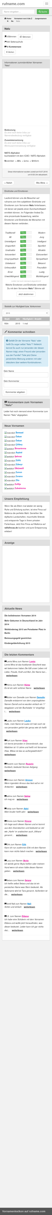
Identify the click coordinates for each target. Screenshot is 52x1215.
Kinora (28, 821)
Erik (24, 844)
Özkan (19, 436)
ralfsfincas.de (11, 527)
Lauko (27, 720)
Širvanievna (20, 448)
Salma (27, 796)
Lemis (32, 661)
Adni (26, 808)
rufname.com (13, 3)
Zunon (19, 472)
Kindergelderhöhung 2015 (17, 643)
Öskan (19, 440)
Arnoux (28, 779)
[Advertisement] (26, 97)
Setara (28, 880)
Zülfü (18, 460)
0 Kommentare (14, 46)
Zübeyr (19, 464)
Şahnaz (18, 456)
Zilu (17, 480)
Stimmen (26, 36)
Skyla (25, 860)
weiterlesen (11, 675)
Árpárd (19, 452)
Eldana (25, 916)
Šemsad (19, 432)
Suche (44, 11)
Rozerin (29, 763)
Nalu (7, 28)
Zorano (19, 476)
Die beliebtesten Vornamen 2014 (20, 615)
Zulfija (18, 484)
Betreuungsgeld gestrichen (17, 638)
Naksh (8, 182)
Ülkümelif (19, 468)
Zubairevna (20, 488)
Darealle (41, 697)
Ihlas (25, 740)
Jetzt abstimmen (26, 294)
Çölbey (19, 444)
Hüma (27, 684)
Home (8, 18)
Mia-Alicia (42, 182)
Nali (29, 903)
